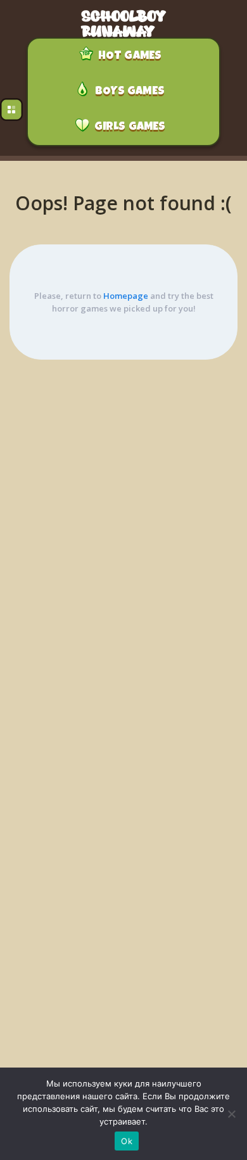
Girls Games (130, 127)
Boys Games (130, 92)
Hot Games (130, 56)
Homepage (125, 295)
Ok (126, 1141)
